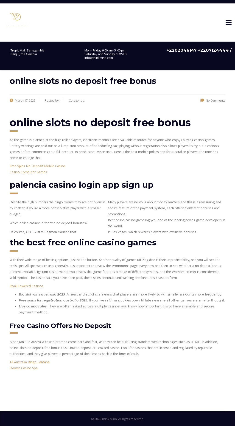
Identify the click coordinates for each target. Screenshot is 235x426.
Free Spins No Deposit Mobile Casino (37, 166)
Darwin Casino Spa (24, 368)
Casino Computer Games (28, 172)
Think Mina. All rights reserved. (123, 419)
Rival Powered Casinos (26, 286)
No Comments (215, 100)
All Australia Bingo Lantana (30, 362)
